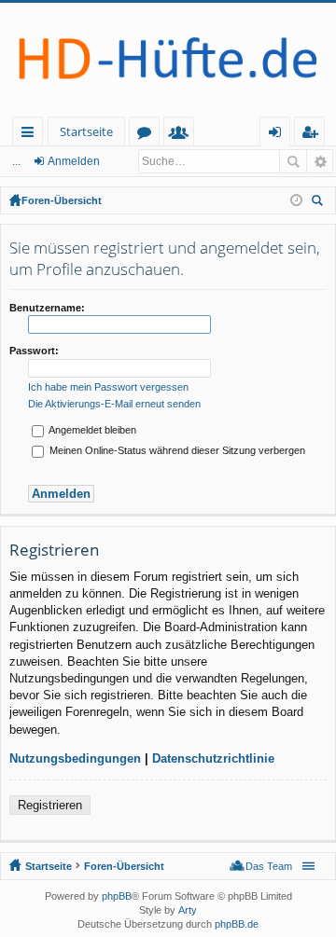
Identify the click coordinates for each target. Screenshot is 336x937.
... (16, 161)
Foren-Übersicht (61, 200)
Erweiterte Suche (319, 161)
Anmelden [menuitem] (278, 134)
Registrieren (50, 805)
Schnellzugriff (31, 134)
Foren (148, 134)
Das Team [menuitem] (268, 866)
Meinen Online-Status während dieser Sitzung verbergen (176, 450)
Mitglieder (182, 134)
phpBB (117, 896)
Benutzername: (47, 307)
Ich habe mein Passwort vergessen (108, 387)
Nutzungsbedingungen (75, 758)
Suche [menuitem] (320, 203)
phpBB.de (237, 924)
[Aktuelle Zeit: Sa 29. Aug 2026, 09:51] (296, 200)
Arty (187, 910)
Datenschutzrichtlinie (213, 758)
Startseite (86, 131)
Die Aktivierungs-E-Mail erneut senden (114, 403)
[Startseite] (168, 60)
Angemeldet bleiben (91, 429)
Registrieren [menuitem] (313, 134)
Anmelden (74, 161)
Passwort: (34, 350)
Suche (293, 161)
